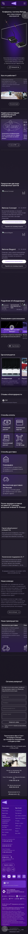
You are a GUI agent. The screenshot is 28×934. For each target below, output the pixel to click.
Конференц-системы (5, 826)
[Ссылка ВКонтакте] (4, 876)
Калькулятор (15, 67)
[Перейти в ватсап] (4, 869)
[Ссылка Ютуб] (14, 876)
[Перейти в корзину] (25, 15)
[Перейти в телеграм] (13, 869)
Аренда (4, 834)
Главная (3, 7)
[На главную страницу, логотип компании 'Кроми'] (13, 3)
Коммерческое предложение (14, 222)
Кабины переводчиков (6, 816)
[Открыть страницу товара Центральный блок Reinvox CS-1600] (12, 307)
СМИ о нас (18, 825)
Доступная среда (7, 829)
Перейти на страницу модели (14, 226)
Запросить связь (14, 722)
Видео (17, 831)
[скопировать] (19, 794)
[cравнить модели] (23, 192)
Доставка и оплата (20, 815)
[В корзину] (22, 304)
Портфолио (18, 813)
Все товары (5, 832)
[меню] (24, 3)
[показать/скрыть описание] (19, 379)
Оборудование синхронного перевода (6, 821)
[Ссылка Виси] (24, 876)
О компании (18, 810)
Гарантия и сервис (20, 818)
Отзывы (17, 820)
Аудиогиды (5, 813)
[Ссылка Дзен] (9, 876)
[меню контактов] (3, 3)
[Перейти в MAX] (8, 869)
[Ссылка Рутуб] (19, 876)
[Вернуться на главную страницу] (14, 803)
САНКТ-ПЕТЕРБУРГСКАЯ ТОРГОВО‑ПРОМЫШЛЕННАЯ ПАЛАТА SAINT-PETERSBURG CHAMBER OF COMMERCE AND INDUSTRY (15, 891)
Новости (17, 828)
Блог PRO (17, 833)
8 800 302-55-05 (14, 787)
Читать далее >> (6, 924)
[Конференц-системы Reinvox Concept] (14, 34)
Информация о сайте (14, 931)
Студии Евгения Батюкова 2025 (14, 929)
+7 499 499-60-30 (14, 772)
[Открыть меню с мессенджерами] (5, 929)
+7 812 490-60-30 (14, 780)
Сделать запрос (8, 865)
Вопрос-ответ (19, 823)
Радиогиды (5, 810)
